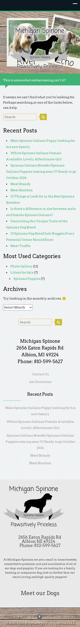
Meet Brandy (20, 184)
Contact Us (40, 374)
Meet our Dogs (40, 593)
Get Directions (40, 382)
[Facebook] (39, 616)
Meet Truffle (20, 246)
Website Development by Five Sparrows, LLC (40, 623)
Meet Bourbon (21, 190)
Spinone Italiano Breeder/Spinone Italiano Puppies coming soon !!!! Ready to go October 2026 (41, 172)
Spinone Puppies (27, 279)
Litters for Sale (21, 272)
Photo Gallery (21, 266)
